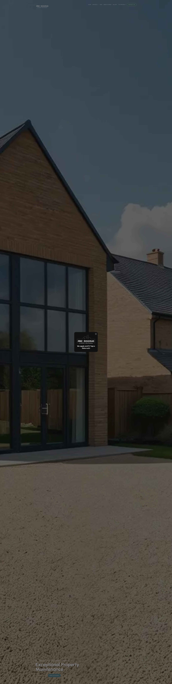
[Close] (96, 334)
